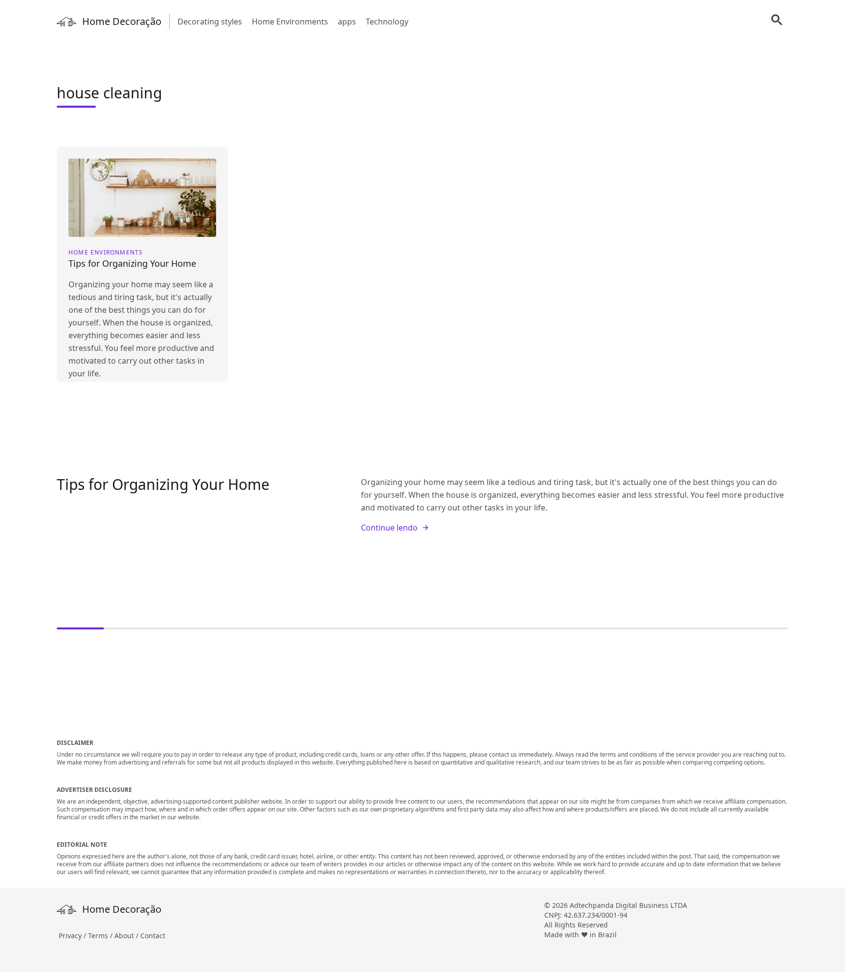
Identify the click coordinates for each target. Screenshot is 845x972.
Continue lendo (389, 527)
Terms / (101, 935)
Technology (387, 21)
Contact (152, 935)
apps (347, 21)
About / (127, 935)
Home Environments (290, 21)
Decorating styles (210, 21)
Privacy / (73, 935)
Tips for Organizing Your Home (163, 484)
